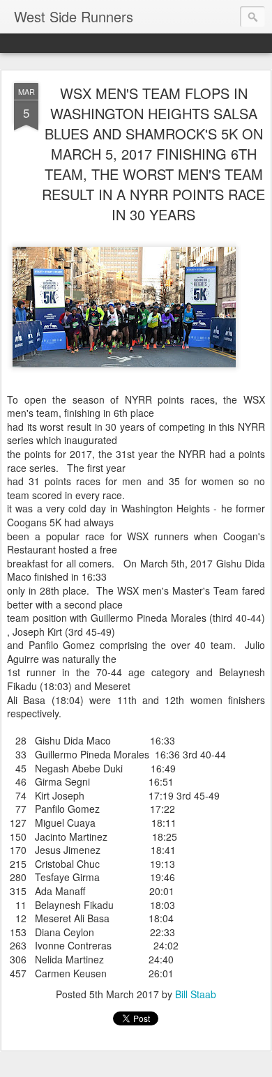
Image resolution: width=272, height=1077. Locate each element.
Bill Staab (195, 994)
